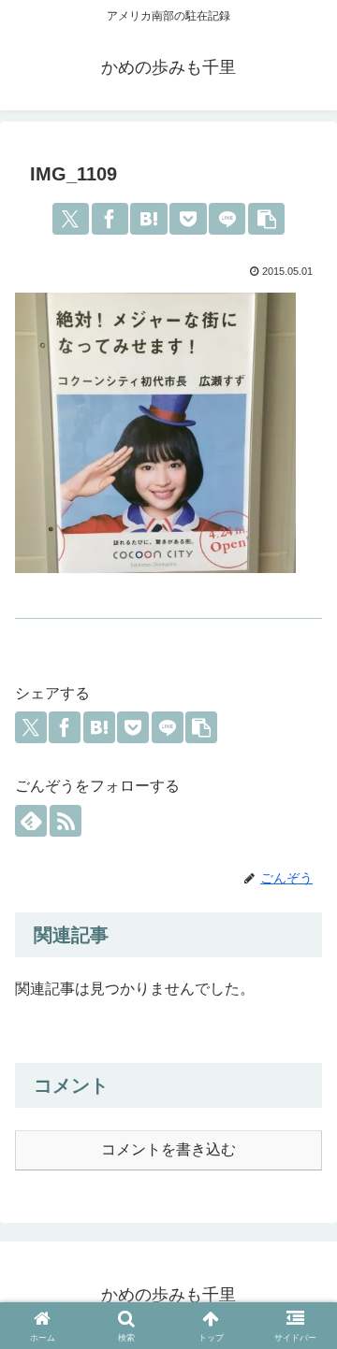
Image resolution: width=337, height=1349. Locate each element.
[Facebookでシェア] (110, 219)
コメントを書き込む (168, 1149)
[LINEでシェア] (227, 219)
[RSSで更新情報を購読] (65, 821)
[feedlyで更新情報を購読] (31, 821)
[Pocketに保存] (187, 219)
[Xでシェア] (70, 219)
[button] (266, 219)
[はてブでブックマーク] (148, 219)
